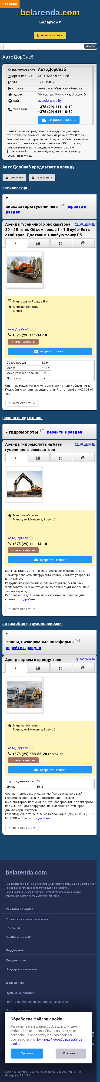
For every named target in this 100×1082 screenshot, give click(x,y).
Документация (16, 960)
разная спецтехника (22, 417)
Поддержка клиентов (21, 969)
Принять (27, 1053)
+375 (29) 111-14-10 (55, 107)
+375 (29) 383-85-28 (29, 754)
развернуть (44, 177)
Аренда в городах (18, 936)
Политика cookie (18, 1010)
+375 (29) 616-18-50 (55, 112)
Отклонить (71, 1053)
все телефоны (25, 341)
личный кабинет (52, 35)
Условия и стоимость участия (27, 919)
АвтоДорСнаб (18, 329)
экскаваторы (16, 187)
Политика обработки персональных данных (37, 1001)
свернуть (16, 177)
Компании (13, 928)
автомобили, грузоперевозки (32, 623)
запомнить (87, 223)
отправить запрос (62, 120)
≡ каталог (9, 4)
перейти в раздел (64, 432)
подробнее (27, 599)
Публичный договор (20, 993)
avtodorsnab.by (50, 100)
